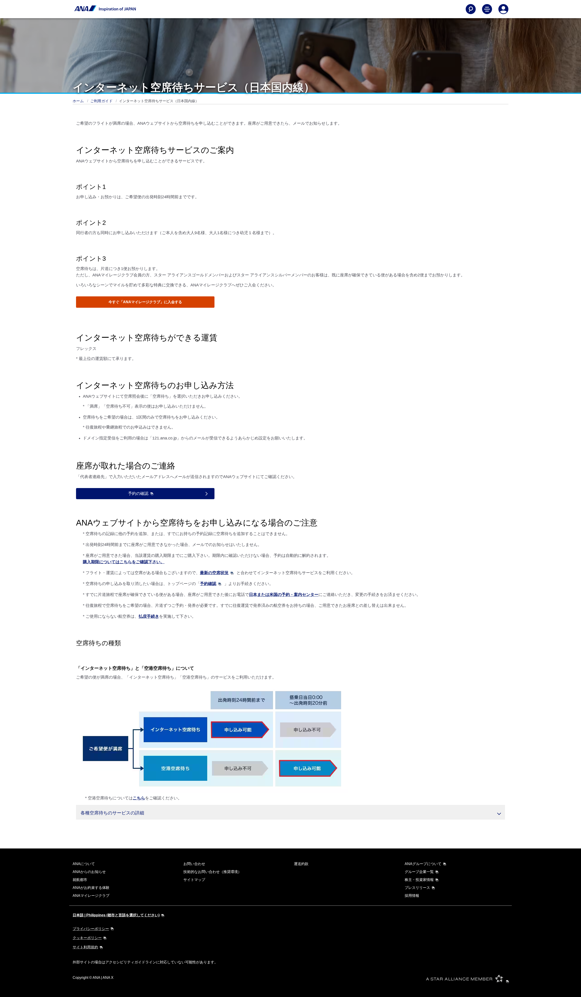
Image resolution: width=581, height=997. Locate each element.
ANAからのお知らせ (89, 872)
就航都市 (80, 880)
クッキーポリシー (87, 938)
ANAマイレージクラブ (91, 896)
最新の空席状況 (214, 572)
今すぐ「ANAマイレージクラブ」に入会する (145, 302)
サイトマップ (194, 880)
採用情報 (412, 896)
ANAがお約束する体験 (91, 888)
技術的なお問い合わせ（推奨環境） (212, 872)
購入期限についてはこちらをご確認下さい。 (124, 562)
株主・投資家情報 (419, 880)
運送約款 (301, 864)
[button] (290, 812)
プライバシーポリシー (91, 929)
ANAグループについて (423, 864)
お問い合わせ (194, 864)
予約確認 (208, 583)
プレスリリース (417, 888)
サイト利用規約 (85, 947)
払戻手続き (149, 616)
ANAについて (84, 864)
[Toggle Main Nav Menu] (487, 9)
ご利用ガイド (102, 101)
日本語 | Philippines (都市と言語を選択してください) (116, 915)
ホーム (79, 101)
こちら (139, 798)
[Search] (471, 9)
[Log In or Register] (503, 9)
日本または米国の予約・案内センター (283, 594)
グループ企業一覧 (419, 872)
